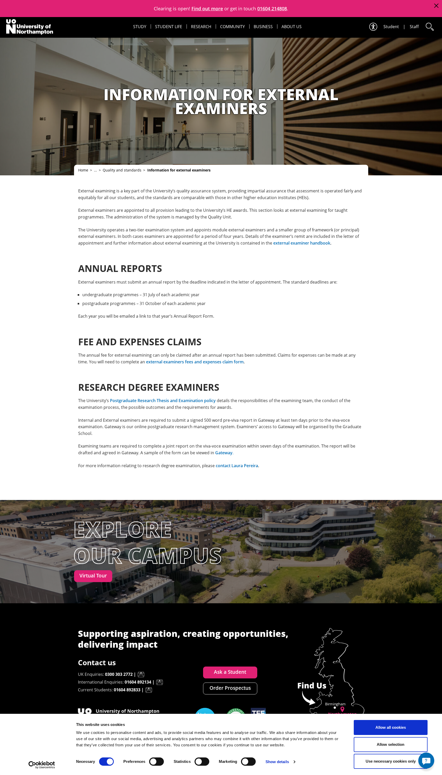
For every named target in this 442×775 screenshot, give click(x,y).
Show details (277, 762)
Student (391, 26)
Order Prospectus (230, 688)
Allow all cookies (390, 727)
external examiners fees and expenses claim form (195, 362)
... (95, 170)
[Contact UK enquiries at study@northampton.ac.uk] (141, 674)
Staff (414, 26)
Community (232, 26)
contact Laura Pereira (237, 465)
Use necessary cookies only (391, 761)
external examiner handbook (301, 243)
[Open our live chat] (426, 761)
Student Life (168, 26)
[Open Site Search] (429, 27)
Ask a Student (230, 672)
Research (201, 26)
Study (139, 26)
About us (292, 26)
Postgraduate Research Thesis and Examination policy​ (163, 400)
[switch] (156, 761)
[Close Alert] (436, 6)
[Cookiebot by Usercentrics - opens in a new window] (41, 765)
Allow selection (390, 744)
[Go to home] (29, 27)
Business (263, 26)
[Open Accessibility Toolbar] (372, 27)
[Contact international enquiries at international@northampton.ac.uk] (159, 682)
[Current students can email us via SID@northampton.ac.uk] (148, 690)
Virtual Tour (93, 575)
